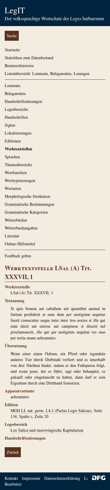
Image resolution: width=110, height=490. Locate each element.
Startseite (12, 49)
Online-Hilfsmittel (20, 243)
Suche (12, 35)
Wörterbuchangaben (21, 228)
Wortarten (13, 188)
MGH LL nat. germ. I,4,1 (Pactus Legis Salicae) (51, 410)
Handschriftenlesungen (23, 101)
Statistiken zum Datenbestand (29, 57)
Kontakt (11, 478)
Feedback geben (18, 255)
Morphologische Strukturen (27, 196)
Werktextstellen (18, 149)
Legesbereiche (16, 109)
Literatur (12, 236)
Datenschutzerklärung (62, 478)
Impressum (31, 478)
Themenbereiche (18, 164)
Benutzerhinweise (19, 65)
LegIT (15, 10)
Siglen (10, 125)
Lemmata (12, 85)
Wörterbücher (16, 220)
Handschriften (16, 117)
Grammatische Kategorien (26, 212)
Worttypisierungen (20, 180)
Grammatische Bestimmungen (29, 204)
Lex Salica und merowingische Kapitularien (47, 430)
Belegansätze (15, 93)
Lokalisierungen (18, 133)
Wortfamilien (16, 172)
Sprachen (12, 156)
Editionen (13, 141)
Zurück (13, 452)
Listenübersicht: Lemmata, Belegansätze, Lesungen (47, 73)
